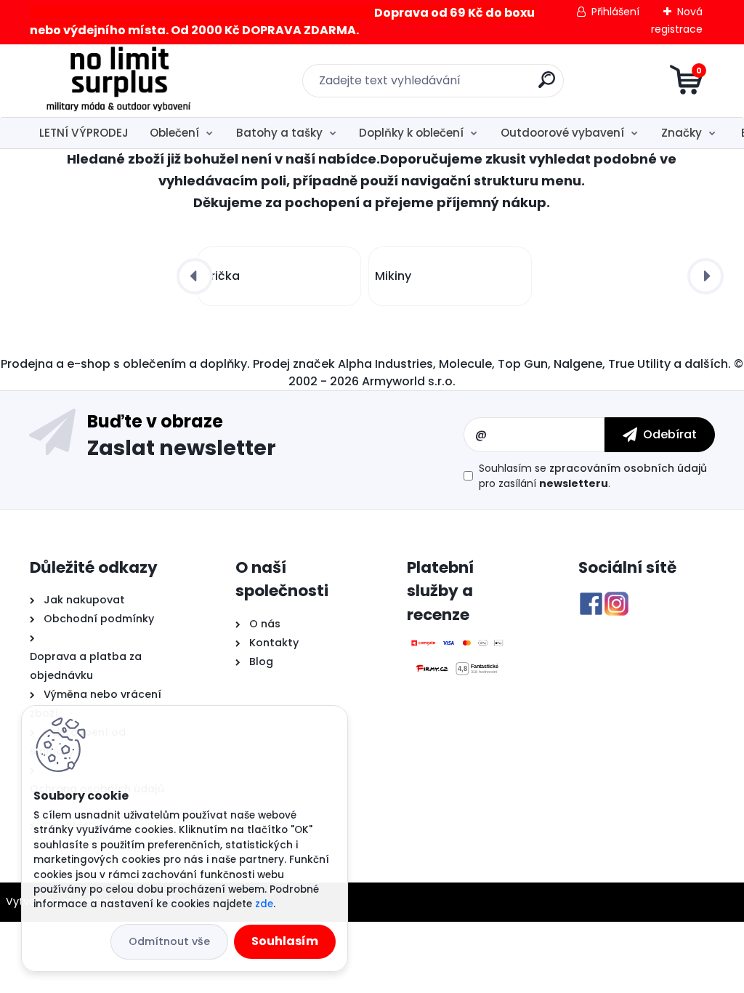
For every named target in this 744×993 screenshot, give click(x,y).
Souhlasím (284, 941)
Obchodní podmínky (97, 618)
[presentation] (195, 276)
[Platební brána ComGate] (458, 647)
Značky (681, 132)
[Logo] (119, 80)
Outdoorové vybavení (562, 132)
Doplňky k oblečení (411, 132)
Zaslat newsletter (181, 447)
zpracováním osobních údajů (628, 468)
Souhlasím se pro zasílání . (593, 476)
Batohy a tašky (279, 132)
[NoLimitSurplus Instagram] (616, 599)
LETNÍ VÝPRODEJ (84, 132)
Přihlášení (615, 11)
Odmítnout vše (169, 941)
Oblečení (174, 132)
